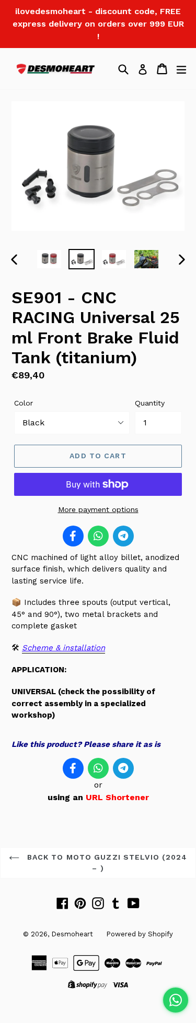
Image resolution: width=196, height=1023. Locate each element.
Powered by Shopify (139, 934)
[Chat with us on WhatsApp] (175, 1000)
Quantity (150, 403)
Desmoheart (72, 934)
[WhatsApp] (98, 536)
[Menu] (181, 69)
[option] (49, 259)
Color (23, 403)
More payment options (98, 509)
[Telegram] (123, 536)
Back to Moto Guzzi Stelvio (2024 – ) (106, 862)
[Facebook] (73, 536)
